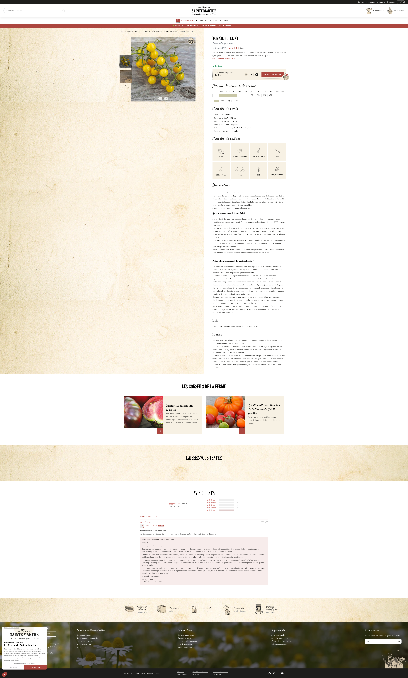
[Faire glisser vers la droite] (166, 98)
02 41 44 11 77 (47, 634)
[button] (184, 20)
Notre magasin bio (83, 644)
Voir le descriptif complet (223, 59)
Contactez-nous (184, 638)
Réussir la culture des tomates (180, 408)
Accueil (121, 31)
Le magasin (381, 2)
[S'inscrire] (399, 641)
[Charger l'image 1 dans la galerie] (126, 62)
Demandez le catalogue (187, 641)
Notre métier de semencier (87, 638)
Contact (360, 2)
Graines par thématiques (151, 31)
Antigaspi (203, 20)
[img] (145, 522)
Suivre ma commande (187, 635)
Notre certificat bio (278, 635)
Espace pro (391, 2)
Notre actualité (82, 647)
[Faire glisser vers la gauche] (160, 98)
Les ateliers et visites (84, 641)
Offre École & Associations (281, 641)
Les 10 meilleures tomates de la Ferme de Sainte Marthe (264, 409)
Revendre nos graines (279, 638)
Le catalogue (370, 2)
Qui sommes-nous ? (84, 635)
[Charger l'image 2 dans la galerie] (126, 76)
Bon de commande (185, 644)
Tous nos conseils (185, 647)
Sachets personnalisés (279, 644)
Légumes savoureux (170, 31)
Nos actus (213, 20)
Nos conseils (224, 20)
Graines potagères (133, 31)
